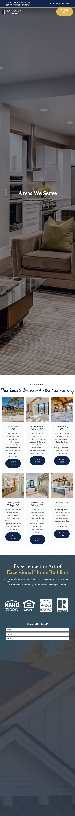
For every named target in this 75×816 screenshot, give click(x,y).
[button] (39, 11)
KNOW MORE (13, 463)
